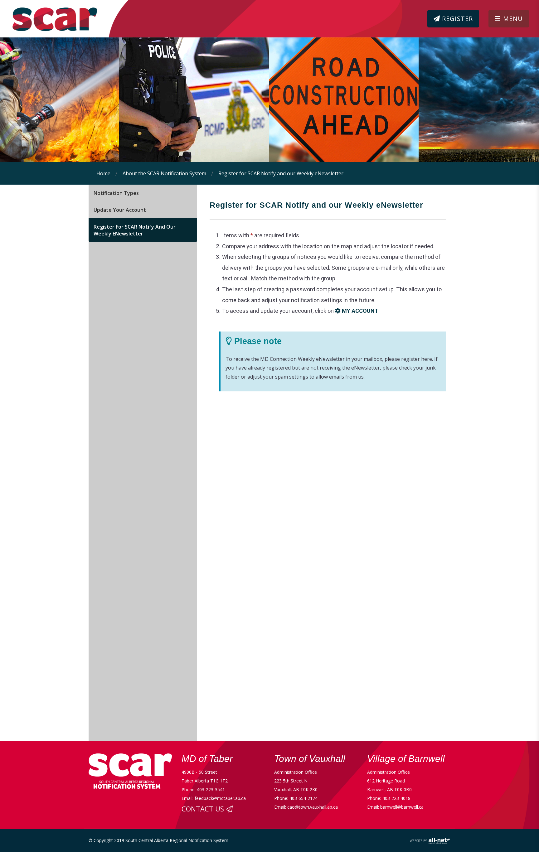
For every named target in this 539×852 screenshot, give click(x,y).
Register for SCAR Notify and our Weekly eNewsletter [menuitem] (135, 230)
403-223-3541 (211, 789)
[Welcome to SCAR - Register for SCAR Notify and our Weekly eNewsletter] (47, 15)
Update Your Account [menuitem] (120, 209)
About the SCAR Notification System (164, 173)
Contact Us (204, 808)
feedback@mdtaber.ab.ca (220, 798)
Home (103, 173)
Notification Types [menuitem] (116, 193)
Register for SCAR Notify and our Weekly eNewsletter (280, 173)
